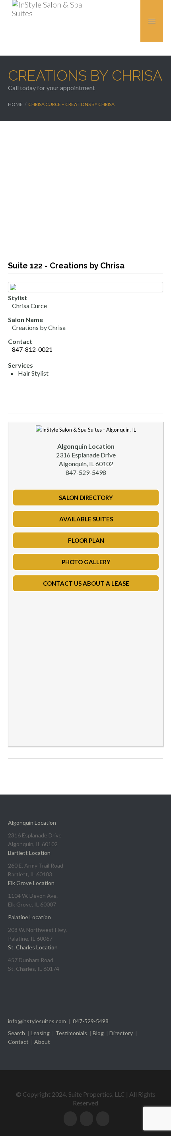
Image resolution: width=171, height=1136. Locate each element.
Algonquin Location (32, 822)
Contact (18, 1041)
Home (15, 104)
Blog (98, 1033)
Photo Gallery (86, 561)
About (42, 1041)
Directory (121, 1033)
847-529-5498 (91, 1021)
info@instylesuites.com (37, 1021)
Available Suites (86, 519)
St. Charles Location (33, 947)
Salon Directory (86, 497)
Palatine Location (29, 917)
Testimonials (71, 1033)
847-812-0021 (32, 349)
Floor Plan (86, 540)
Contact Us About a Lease (86, 583)
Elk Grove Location (31, 882)
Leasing (40, 1033)
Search (16, 1033)
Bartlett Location (29, 852)
